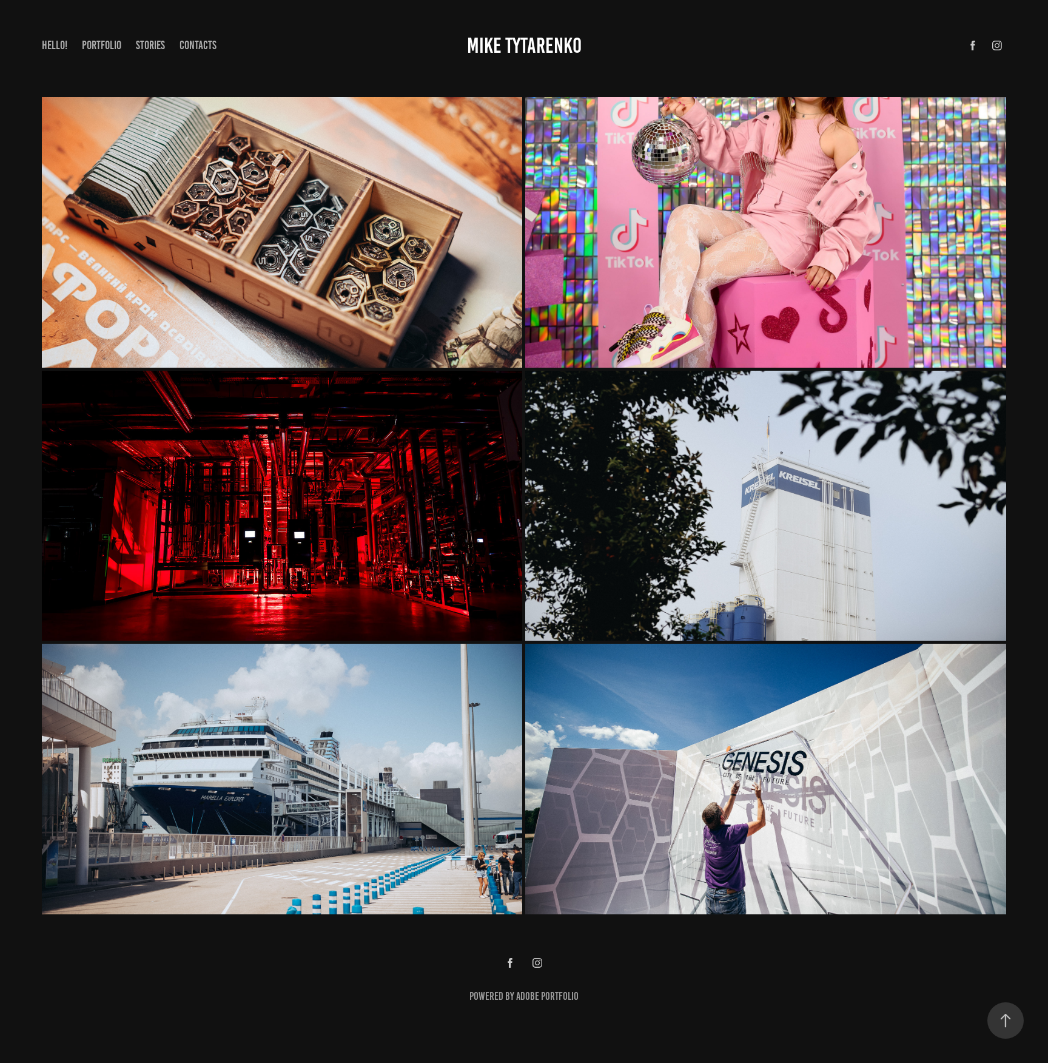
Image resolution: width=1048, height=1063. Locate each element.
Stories (150, 45)
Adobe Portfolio (547, 996)
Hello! (54, 45)
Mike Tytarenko (524, 45)
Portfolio (101, 45)
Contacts (198, 45)
